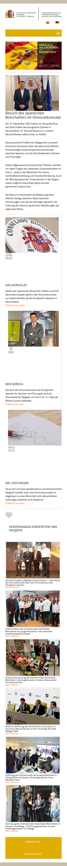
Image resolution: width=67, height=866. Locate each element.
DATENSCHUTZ (33, 854)
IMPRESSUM (33, 841)
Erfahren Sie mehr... (15, 305)
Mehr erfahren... (12, 587)
